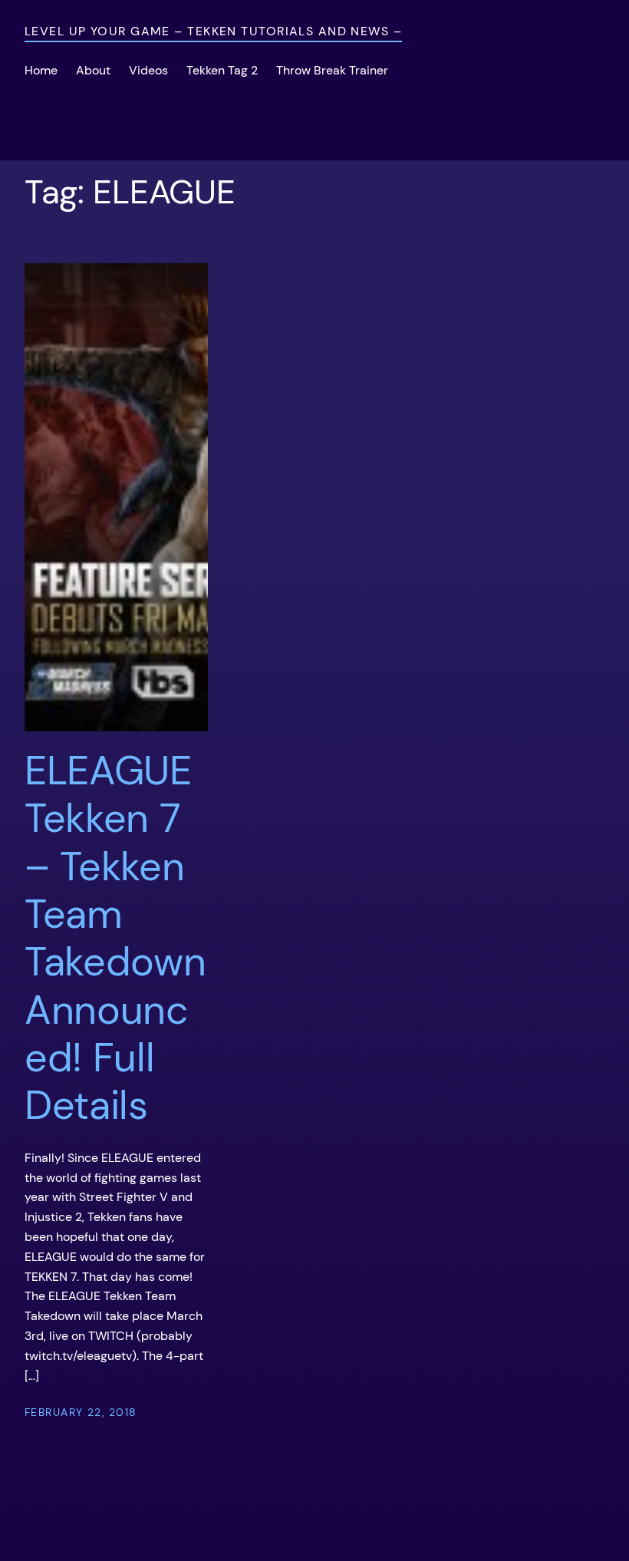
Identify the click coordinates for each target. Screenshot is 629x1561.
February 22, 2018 (81, 1412)
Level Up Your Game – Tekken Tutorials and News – (213, 31)
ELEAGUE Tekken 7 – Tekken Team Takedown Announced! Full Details (115, 938)
